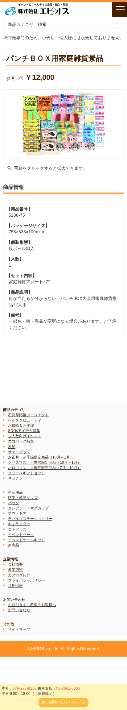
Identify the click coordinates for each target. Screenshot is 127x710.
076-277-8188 (25, 688)
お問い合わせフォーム (66, 702)
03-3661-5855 (68, 688)
